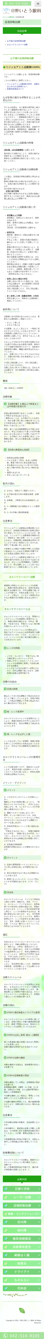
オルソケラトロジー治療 (17, 45)
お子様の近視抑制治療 (16, 41)
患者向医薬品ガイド (15, 89)
